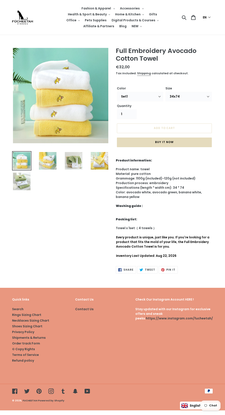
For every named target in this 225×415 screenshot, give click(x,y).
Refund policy (23, 360)
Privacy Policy (23, 332)
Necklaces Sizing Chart (30, 320)
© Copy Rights (23, 349)
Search (18, 309)
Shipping (144, 73)
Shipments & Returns (29, 337)
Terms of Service (25, 355)
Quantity (124, 106)
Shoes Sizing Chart (27, 326)
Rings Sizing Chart (26, 315)
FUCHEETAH (30, 400)
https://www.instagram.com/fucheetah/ (179, 318)
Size (168, 88)
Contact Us (84, 309)
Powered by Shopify (51, 400)
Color (121, 88)
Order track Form (26, 343)
